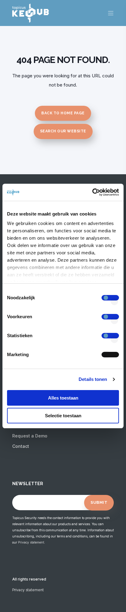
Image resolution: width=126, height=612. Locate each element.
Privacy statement (31, 542)
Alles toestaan (63, 397)
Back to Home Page (63, 113)
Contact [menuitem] (20, 446)
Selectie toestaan (63, 415)
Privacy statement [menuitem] (28, 590)
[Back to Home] (30, 18)
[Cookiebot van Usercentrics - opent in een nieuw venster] (92, 192)
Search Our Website (63, 131)
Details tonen (93, 379)
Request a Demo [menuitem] (29, 435)
